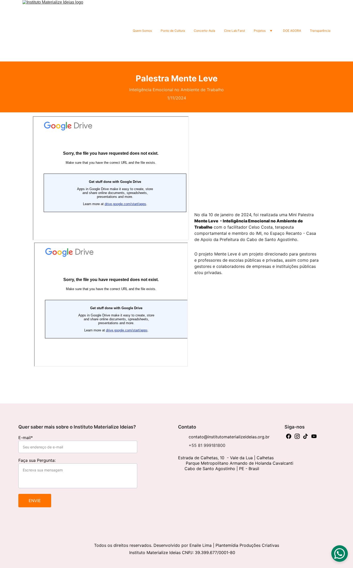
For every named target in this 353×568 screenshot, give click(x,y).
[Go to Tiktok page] (305, 436)
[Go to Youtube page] (314, 436)
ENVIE (35, 500)
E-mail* (25, 437)
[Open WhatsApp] (339, 553)
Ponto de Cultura (173, 31)
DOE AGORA (292, 31)
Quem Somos (142, 31)
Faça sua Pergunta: (37, 460)
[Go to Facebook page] (288, 436)
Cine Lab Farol (234, 31)
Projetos (260, 31)
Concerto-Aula (204, 31)
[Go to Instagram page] (297, 436)
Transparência (320, 31)
